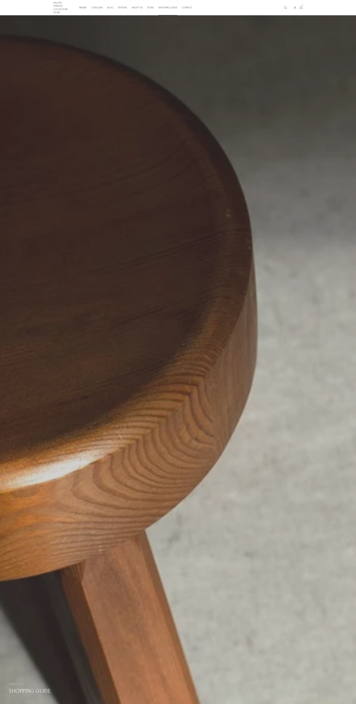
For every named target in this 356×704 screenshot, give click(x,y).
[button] (285, 7)
